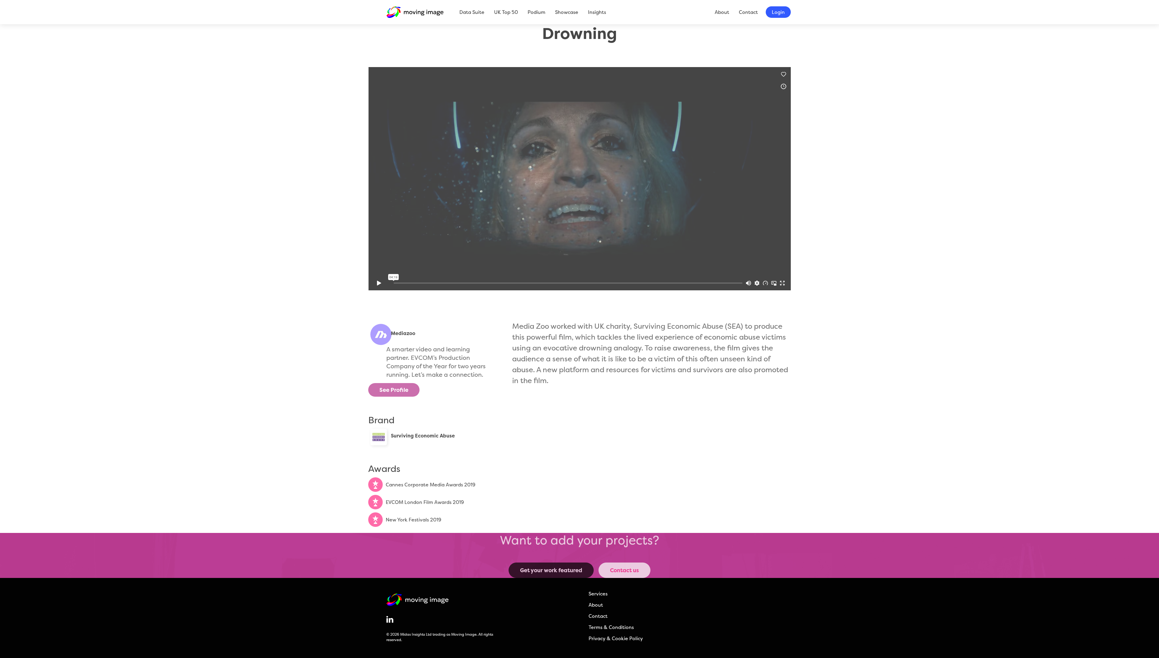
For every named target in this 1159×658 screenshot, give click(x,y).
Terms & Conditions (611, 627)
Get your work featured (551, 570)
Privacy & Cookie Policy (616, 638)
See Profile (393, 390)
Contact (748, 12)
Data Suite (471, 12)
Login (778, 12)
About (722, 12)
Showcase (566, 12)
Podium (536, 12)
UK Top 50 (506, 12)
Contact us (624, 570)
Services (598, 593)
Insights (597, 12)
